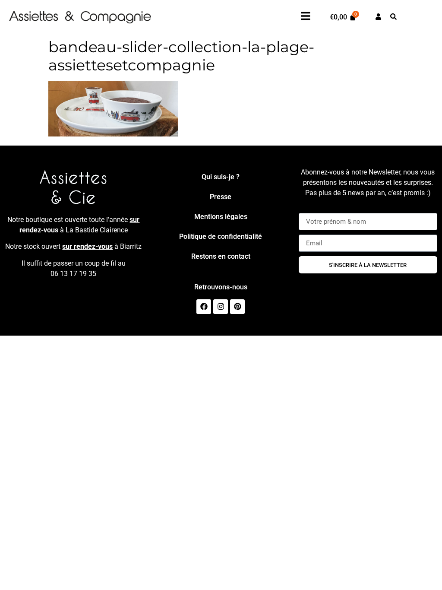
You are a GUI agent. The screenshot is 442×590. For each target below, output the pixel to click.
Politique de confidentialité (220, 236)
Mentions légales (220, 217)
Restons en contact (220, 256)
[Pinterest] (237, 306)
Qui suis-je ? (221, 177)
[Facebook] (203, 306)
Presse (220, 197)
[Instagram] (220, 306)
